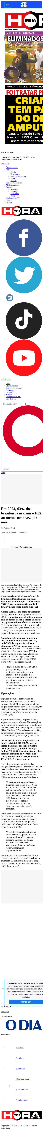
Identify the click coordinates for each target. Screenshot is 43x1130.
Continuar (26, 1002)
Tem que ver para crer (14, 183)
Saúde (13, 178)
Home (8, 200)
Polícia (13, 172)
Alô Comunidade (12, 185)
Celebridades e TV (13, 198)
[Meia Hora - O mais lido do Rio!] (21, 216)
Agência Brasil (9, 528)
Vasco (13, 196)
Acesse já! (5, 163)
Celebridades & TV (13, 397)
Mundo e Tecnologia (18, 176)
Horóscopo (10, 390)
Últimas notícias (12, 168)
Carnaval (9, 202)
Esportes (9, 187)
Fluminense (15, 194)
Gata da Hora (11, 399)
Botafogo (14, 189)
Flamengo (14, 191)
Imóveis (13, 181)
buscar (6, 469)
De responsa (15, 174)
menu (7, 5)
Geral (8, 170)
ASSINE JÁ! (6, 380)
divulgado (17, 625)
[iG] (23, 7)
